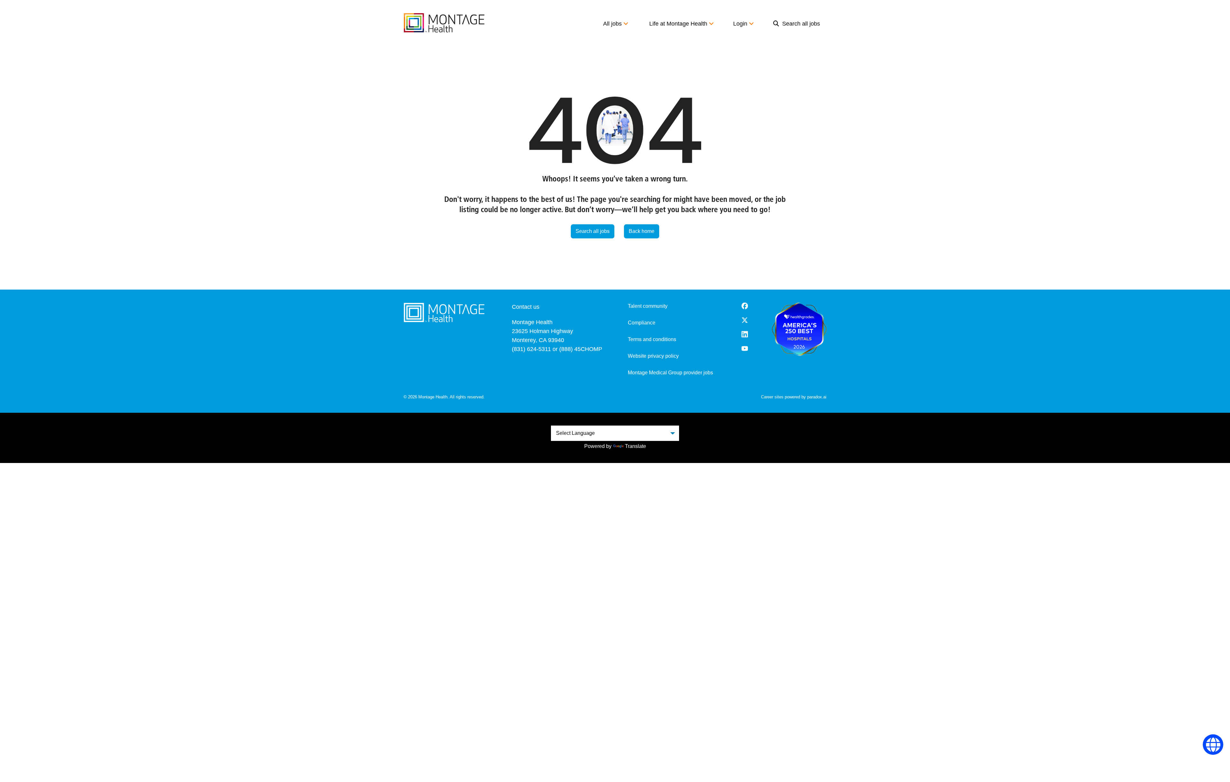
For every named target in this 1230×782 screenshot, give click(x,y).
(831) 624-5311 (531, 349)
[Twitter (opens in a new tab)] (745, 320)
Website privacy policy (653, 356)
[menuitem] (796, 24)
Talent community (648, 306)
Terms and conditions (652, 339)
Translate (635, 446)
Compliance (641, 322)
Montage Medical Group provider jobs (670, 372)
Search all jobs (801, 23)
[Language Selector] (1213, 745)
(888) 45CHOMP (580, 349)
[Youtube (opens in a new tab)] (745, 348)
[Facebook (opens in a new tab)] (745, 305)
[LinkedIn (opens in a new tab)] (745, 334)
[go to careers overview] (444, 23)
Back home (641, 231)
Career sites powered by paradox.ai (793, 397)
